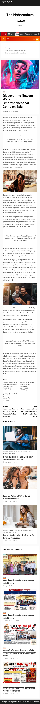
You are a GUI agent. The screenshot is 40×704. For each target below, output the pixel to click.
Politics (5, 453)
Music (30, 451)
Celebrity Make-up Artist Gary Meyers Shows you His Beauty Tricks (10, 384)
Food (15, 451)
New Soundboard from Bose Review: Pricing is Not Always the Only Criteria (29, 411)
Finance (11, 451)
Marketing (25, 451)
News (4, 577)
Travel (14, 453)
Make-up (20, 451)
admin (6, 111)
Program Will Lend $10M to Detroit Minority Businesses (27, 384)
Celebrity (5, 451)
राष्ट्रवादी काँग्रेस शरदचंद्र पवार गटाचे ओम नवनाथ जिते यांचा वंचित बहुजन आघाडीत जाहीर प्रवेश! (19, 653)
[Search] (34, 39)
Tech (4, 91)
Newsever (26, 702)
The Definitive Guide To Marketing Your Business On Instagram (10, 395)
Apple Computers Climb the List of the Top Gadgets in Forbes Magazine (11, 411)
